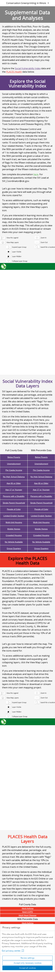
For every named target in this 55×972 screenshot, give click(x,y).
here (35, 174)
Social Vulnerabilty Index (28, 68)
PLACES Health (14, 71)
